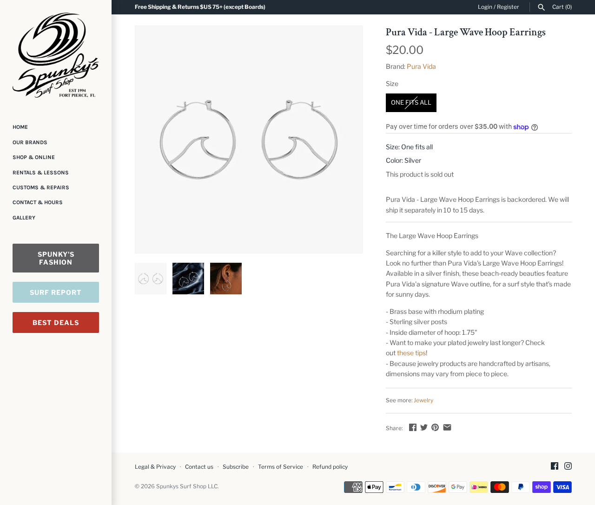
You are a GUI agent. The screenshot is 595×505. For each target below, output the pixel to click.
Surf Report (56, 292)
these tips (411, 353)
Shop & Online (34, 157)
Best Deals (56, 322)
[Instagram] (568, 466)
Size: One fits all (409, 147)
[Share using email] (447, 427)
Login (485, 7)
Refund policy (330, 467)
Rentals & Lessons (41, 172)
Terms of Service (280, 467)
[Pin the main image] (435, 427)
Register (508, 7)
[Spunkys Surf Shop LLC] (56, 55)
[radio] (411, 102)
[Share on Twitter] (424, 427)
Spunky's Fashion (56, 258)
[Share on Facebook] (412, 427)
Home (20, 127)
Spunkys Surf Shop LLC (187, 486)
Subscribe (236, 467)
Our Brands (30, 142)
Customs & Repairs (41, 187)
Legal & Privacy (155, 467)
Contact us (199, 467)
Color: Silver (403, 160)
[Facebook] (554, 466)
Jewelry (423, 400)
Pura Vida (421, 66)
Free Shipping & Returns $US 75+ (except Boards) (200, 7)
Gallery (24, 217)
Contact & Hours (38, 202)
